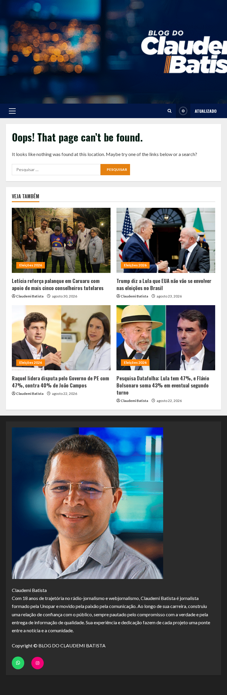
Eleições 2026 (30, 265)
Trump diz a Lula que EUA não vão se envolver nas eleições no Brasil (163, 284)
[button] (12, 111)
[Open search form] (169, 111)
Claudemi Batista (29, 296)
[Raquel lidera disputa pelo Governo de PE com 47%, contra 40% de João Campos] (61, 337)
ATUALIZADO (206, 111)
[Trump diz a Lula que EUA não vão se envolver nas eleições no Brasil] (165, 240)
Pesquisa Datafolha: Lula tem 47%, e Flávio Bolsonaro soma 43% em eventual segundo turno (162, 385)
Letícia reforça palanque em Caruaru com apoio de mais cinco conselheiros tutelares (57, 284)
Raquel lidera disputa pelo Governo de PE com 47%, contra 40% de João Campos (60, 381)
